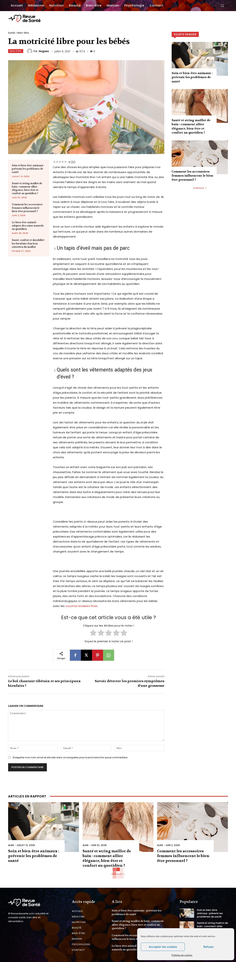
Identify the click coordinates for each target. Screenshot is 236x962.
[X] (86, 655)
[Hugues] (30, 51)
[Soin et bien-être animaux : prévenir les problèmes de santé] (200, 59)
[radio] (93, 633)
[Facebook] (75, 655)
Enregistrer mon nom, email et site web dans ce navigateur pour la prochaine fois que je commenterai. (70, 757)
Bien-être (23, 33)
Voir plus (198, 188)
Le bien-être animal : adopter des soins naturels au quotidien (28, 226)
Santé (11, 33)
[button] (222, 5)
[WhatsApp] (108, 655)
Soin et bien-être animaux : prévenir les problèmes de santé (28, 169)
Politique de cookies (181, 955)
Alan (11, 845)
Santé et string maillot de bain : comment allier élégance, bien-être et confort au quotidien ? (27, 188)
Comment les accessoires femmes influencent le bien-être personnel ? (27, 208)
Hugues (44, 51)
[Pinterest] (97, 655)
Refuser (208, 947)
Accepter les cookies (163, 947)
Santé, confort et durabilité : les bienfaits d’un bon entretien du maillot (28, 243)
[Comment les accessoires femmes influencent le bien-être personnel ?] (200, 157)
